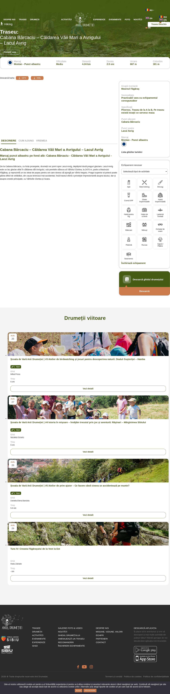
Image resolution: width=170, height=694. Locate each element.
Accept (78, 690)
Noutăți (138, 19)
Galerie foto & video (70, 628)
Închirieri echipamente (71, 646)
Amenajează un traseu (71, 639)
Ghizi (35, 646)
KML (39, 78)
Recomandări (66, 642)
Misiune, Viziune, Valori (109, 632)
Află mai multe (90, 690)
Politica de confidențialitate (156, 676)
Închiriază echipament (133, 263)
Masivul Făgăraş (130, 89)
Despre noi (9, 19)
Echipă (100, 635)
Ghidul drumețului (69, 635)
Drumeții (34, 19)
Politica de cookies (133, 676)
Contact (101, 642)
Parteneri (102, 639)
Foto (127, 19)
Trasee (23, 19)
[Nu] (167, 347)
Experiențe (99, 19)
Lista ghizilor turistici (131, 152)
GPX (24, 78)
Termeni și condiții (113, 676)
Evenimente (115, 19)
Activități (66, 19)
